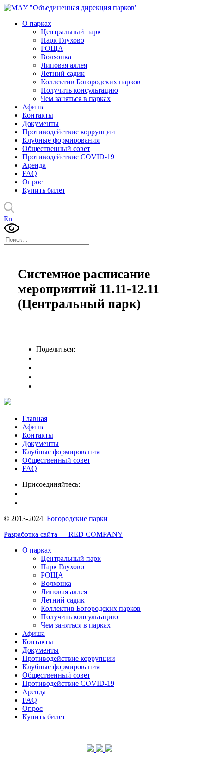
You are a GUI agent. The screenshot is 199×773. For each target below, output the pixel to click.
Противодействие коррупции (68, 132)
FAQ (29, 173)
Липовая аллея (64, 65)
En (8, 219)
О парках (36, 23)
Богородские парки (77, 518)
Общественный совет (56, 148)
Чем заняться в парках (76, 98)
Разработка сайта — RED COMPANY (63, 534)
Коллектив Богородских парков (91, 82)
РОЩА (52, 48)
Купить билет (43, 190)
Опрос (32, 182)
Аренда (34, 165)
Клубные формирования (61, 140)
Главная (34, 418)
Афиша (33, 107)
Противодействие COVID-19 (68, 157)
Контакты (37, 115)
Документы (40, 123)
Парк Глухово (62, 40)
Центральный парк (71, 32)
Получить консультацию (79, 90)
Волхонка (56, 57)
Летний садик (63, 73)
